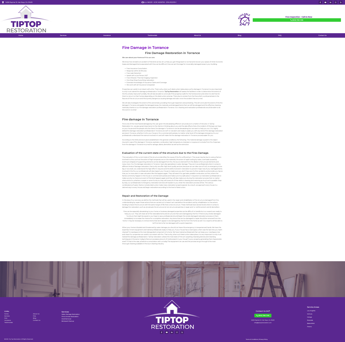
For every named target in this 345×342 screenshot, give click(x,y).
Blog (239, 35)
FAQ (279, 35)
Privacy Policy (263, 339)
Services (63, 35)
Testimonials (152, 35)
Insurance (107, 35)
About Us (197, 35)
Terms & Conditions (252, 339)
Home (21, 35)
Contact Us (322, 35)
